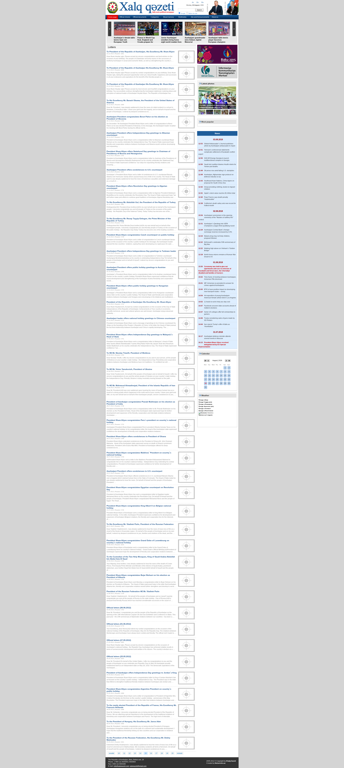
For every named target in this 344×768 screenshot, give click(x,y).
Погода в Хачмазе (205, 408)
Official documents (139, 17)
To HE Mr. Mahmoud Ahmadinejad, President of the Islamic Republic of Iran (141, 385)
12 (129, 753)
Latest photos (207, 84)
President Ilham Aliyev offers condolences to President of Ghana (136, 436)
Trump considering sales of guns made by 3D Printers (219, 319)
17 (156, 753)
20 (172, 753)
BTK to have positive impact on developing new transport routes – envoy (219, 290)
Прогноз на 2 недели (205, 415)
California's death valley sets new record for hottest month (220, 204)
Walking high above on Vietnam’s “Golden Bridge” (219, 249)
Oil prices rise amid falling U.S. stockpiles (219, 171)
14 (140, 753)
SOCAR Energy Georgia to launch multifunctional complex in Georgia (216, 159)
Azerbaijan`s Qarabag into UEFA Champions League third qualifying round (219, 225)
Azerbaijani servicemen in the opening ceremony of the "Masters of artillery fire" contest (215, 217)
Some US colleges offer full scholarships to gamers (219, 313)
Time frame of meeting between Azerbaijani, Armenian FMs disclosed (220, 278)
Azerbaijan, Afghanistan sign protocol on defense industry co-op (219, 176)
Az (193, 2)
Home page (112, 17)
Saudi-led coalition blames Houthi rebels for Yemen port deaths (220, 165)
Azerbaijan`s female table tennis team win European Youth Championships (124, 41)
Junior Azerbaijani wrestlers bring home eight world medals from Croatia (171, 41)
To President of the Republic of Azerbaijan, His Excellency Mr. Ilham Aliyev (141, 52)
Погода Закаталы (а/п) (206, 406)
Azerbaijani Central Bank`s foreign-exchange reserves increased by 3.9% (218, 231)
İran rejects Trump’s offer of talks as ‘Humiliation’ (217, 325)
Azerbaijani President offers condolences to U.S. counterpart (134, 170)
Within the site (193, 13)
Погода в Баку (203, 400)
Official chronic (124, 17)
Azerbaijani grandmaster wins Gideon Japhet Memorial (195, 40)
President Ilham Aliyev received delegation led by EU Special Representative (213, 345)
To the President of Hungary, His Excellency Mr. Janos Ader (134, 721)
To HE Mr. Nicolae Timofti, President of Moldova (128, 353)
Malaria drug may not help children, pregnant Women (217, 237)
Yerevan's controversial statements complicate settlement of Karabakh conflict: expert (216, 152)
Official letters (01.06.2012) (119, 624)
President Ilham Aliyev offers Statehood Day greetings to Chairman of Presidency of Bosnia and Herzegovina (138, 152)
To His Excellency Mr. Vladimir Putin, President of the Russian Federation (140, 524)
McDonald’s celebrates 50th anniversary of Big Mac (219, 243)
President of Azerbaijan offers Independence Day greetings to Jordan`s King (142, 673)
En (198, 2)
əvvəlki (111, 753)
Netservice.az (220, 763)
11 (124, 753)
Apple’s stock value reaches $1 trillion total (219, 193)
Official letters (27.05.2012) (119, 640)
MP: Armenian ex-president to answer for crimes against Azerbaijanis (219, 284)
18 (162, 753)
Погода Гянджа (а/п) (205, 402)
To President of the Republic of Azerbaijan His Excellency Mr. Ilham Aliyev (140, 68)
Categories (155, 17)
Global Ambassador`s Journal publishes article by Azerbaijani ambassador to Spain (219, 145)
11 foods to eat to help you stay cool (217, 302)
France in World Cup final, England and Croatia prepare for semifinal (146, 41)
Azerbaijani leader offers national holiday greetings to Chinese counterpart (141, 318)
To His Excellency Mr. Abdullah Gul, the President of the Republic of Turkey (141, 202)
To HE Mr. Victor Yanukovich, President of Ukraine (129, 369)
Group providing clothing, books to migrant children (219, 188)
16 (151, 753)
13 (135, 753)
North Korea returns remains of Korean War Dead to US (220, 256)
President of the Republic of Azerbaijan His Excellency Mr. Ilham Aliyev (139, 302)
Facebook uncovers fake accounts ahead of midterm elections (220, 307)
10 (119, 753)
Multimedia (182, 17)
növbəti (179, 753)
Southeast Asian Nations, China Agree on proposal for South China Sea (219, 182)
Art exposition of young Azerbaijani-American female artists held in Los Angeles (220, 297)
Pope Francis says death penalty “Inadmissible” (216, 198)
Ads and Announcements (200, 17)
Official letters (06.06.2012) (119, 608)
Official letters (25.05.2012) (119, 656)
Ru (202, 2)
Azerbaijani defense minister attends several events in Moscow (217, 337)
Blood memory (168, 17)
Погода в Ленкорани (205, 404)
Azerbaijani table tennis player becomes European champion (218, 40)
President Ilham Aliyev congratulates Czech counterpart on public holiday (140, 235)
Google (183, 13)
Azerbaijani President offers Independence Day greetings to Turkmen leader (141, 251)
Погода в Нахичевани (206, 410)
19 (167, 753)
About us (215, 17)
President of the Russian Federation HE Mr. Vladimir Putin (133, 591)
